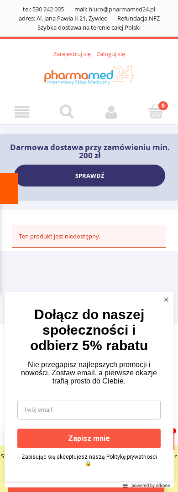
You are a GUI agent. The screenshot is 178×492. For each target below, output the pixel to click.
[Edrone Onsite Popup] (89, 246)
